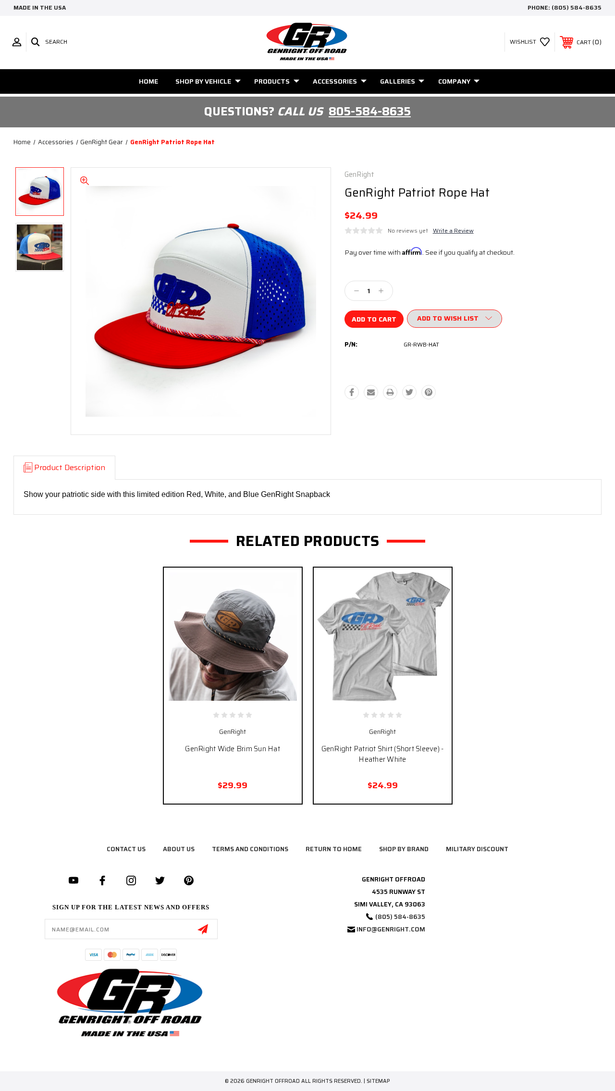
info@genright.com (391, 929)
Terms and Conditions (250, 849)
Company (454, 81)
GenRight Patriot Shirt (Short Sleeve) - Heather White (382, 754)
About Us (179, 849)
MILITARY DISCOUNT (477, 849)
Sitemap (378, 1081)
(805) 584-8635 (577, 7)
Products (272, 81)
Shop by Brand (404, 849)
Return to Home (334, 849)
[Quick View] (223, 691)
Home (148, 81)
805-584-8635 (370, 111)
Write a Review (453, 230)
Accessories (335, 81)
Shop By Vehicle (203, 81)
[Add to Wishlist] (242, 691)
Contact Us (126, 849)
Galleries (397, 81)
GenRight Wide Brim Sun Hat (232, 749)
